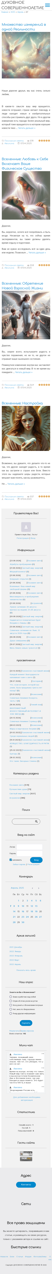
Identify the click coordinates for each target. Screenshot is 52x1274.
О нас (50, 1258)
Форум (28, 1256)
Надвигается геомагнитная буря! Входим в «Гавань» (25, 621)
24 (27, 917)
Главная (4, 12)
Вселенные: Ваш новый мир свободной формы (22, 588)
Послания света (14, 141)
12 (32, 906)
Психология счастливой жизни (35, 671)
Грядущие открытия (19, 579)
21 (14, 917)
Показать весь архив (26, 970)
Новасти (4, 1256)
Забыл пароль (19, 864)
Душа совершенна (18, 640)
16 (23, 911)
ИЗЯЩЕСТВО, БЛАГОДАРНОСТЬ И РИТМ (29, 743)
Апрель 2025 (17, 888)
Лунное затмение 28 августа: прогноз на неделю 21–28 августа (25, 608)
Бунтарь (13, 753)
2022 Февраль (16, 955)
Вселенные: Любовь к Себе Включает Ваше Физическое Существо (25, 163)
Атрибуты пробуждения (20, 564)
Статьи (19, 1256)
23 (22, 917)
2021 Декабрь (15, 947)
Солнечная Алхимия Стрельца (23, 721)
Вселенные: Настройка (22, 403)
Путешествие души (18, 789)
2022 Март (14, 960)
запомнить (17, 860)
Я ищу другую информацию (24, 1013)
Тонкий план (36, 704)
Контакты (26, 1184)
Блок (12, 1256)
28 (14, 922)
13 (36, 906)
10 (23, 906)
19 (36, 911)
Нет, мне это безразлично (24, 1009)
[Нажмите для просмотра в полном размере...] (26, 80)
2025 (13, 12)
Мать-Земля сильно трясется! (23, 648)
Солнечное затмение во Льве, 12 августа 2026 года (25, 632)
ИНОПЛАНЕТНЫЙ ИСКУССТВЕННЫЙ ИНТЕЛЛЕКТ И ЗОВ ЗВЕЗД (25, 711)
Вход (33, 538)
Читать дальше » (26, 128)
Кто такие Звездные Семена (23, 761)
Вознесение (36, 694)
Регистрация (23, 538)
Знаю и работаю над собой (24, 997)
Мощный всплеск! (18, 571)
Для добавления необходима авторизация (26, 1099)
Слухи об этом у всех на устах (25, 1001)
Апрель (20, 12)
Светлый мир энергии (32, 568)
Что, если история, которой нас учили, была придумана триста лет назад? (26, 687)
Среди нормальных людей (22, 736)
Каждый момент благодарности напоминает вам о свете (24, 676)
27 (40, 917)
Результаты (14, 1031)
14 (14, 911)
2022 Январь (15, 951)
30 (22, 922)
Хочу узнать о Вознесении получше (28, 1005)
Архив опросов (27, 1031)
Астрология (36, 603)
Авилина (9, 143)
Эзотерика (37, 681)
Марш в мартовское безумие (23, 728)
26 (36, 917)
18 (32, 911)
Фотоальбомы (39, 1256)
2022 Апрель (15, 964)
